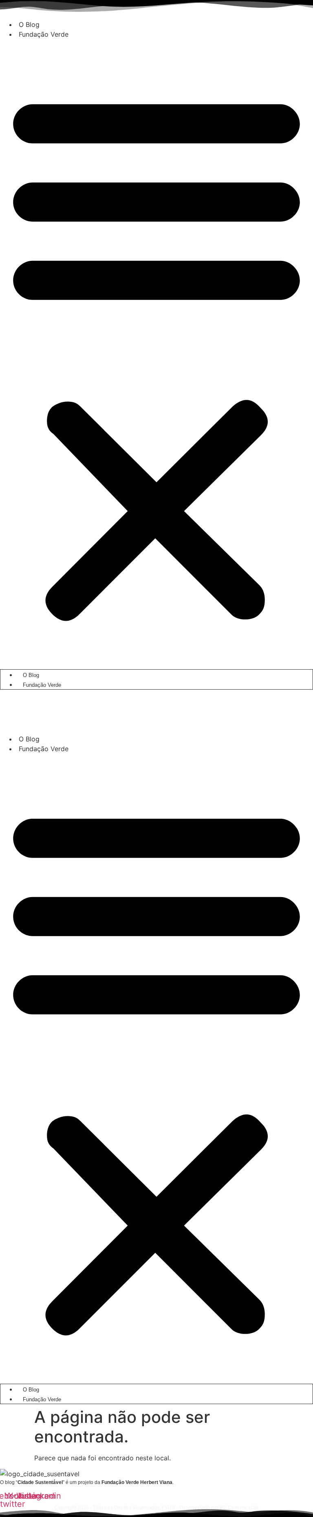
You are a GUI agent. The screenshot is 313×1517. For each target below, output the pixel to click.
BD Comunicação (238, 1507)
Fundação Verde (43, 34)
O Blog (29, 24)
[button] (156, 354)
